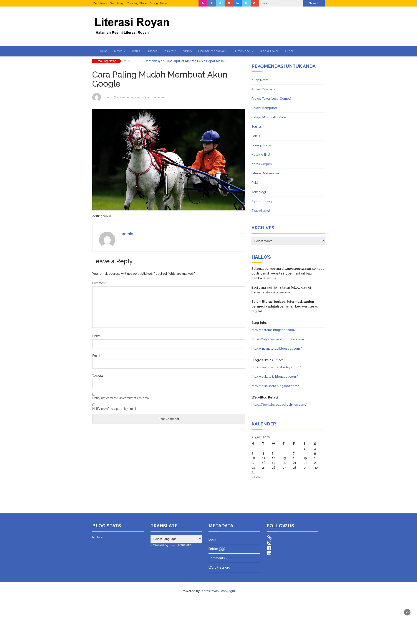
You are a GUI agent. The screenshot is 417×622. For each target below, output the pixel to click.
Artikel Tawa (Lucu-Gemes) (271, 98)
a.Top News (260, 80)
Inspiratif (170, 51)
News (118, 51)
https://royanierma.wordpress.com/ (278, 339)
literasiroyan (210, 591)
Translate (184, 545)
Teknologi (259, 192)
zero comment (155, 97)
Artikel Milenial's (263, 89)
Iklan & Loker (269, 51)
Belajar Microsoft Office (269, 117)
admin (107, 97)
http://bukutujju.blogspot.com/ (275, 376)
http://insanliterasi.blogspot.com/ (277, 348)
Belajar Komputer (264, 108)
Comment (99, 283)
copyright (228, 591)
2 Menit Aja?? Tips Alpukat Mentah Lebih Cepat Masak (185, 61)
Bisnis (136, 51)
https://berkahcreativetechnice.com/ (279, 404)
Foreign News (158, 3)
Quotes (152, 51)
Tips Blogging (262, 201)
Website (97, 375)
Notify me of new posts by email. (114, 408)
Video (187, 51)
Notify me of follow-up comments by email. (121, 398)
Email (97, 355)
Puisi (255, 182)
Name (97, 336)
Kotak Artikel (261, 154)
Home (103, 51)
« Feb (256, 477)
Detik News (100, 3)
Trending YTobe (137, 3)
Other (289, 51)
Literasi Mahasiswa (265, 173)
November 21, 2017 (128, 97)
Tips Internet (261, 210)
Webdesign (117, 3)
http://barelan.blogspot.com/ (274, 330)
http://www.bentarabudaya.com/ (276, 367)
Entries (216, 549)
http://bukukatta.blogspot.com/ (275, 386)
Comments (220, 558)
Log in (212, 539)
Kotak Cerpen (262, 164)
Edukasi (257, 126)
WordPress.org (219, 567)
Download (243, 51)
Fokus (256, 136)
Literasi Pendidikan (212, 51)
